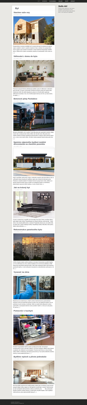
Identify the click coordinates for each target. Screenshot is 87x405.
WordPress (17, 403)
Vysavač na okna (21, 272)
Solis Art (62, 6)
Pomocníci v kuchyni (23, 311)
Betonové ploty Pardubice (25, 99)
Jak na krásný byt (22, 187)
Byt (21, 14)
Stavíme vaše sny (22, 12)
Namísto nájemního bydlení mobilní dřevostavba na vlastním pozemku (30, 143)
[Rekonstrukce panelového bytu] (34, 260)
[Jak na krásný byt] (34, 218)
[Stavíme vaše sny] (34, 44)
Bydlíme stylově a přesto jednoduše (30, 357)
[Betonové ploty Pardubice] (34, 130)
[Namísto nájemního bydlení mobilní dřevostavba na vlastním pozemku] (34, 176)
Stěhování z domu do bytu (25, 56)
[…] (14, 52)
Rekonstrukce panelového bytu (28, 230)
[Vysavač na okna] (34, 299)
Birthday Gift (22, 403)
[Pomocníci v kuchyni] (34, 345)
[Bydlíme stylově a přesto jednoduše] (34, 384)
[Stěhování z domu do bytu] (34, 87)
